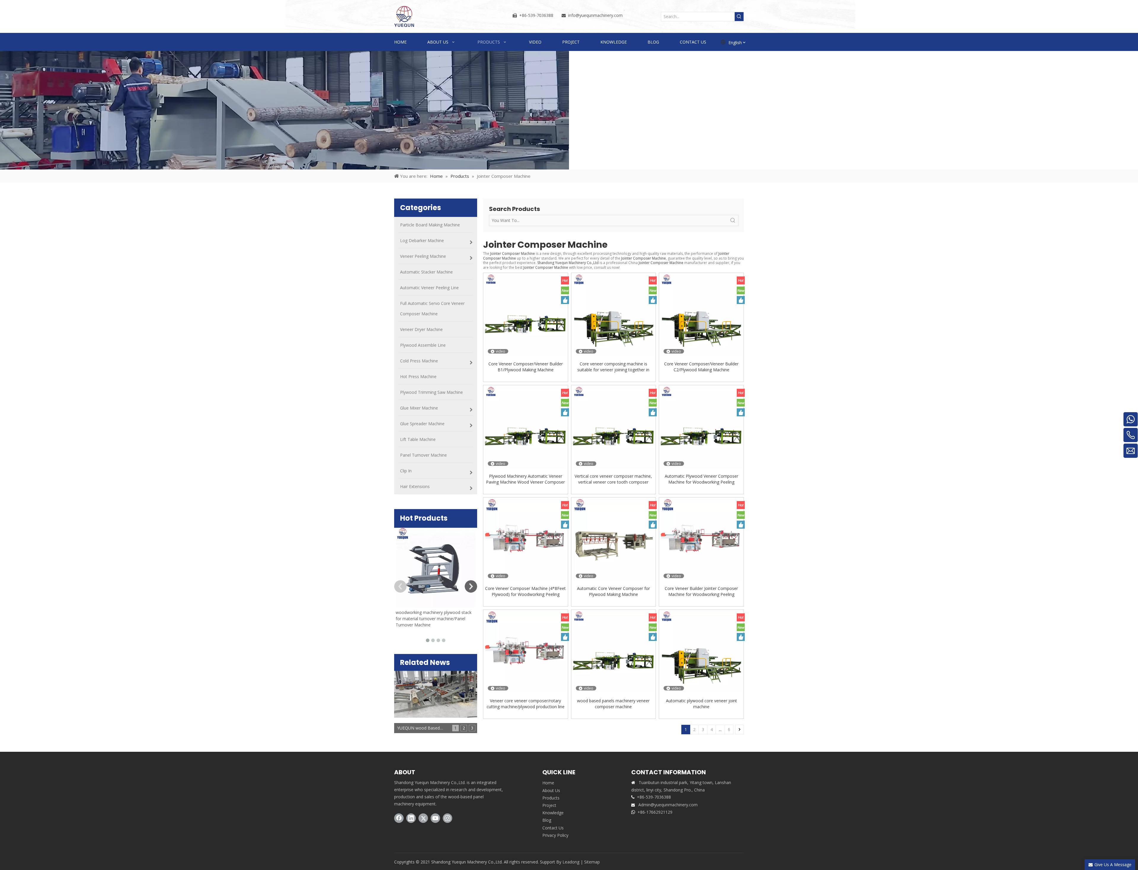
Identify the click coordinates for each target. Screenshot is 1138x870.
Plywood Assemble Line (423, 345)
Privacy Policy (555, 835)
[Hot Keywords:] (739, 16)
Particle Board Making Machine (430, 225)
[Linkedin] (411, 818)
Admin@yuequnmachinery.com (668, 804)
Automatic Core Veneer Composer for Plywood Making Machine (613, 591)
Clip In (406, 471)
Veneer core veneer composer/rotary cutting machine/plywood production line (526, 703)
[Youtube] (435, 818)
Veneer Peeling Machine (423, 256)
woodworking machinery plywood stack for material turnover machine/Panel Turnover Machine (433, 619)
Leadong (570, 862)
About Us (551, 790)
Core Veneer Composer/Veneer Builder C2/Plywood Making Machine (701, 366)
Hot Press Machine (418, 376)
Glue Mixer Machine (419, 408)
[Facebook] (399, 818)
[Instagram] (447, 818)
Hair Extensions (415, 486)
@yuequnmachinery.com (599, 15)
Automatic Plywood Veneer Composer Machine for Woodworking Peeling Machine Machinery (701, 479)
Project (549, 805)
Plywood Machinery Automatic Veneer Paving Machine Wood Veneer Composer (525, 479)
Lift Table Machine (418, 439)
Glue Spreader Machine (422, 423)
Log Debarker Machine (422, 240)
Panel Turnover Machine (423, 455)
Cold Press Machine (419, 361)
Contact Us (553, 828)
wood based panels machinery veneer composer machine (613, 703)
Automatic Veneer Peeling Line (429, 287)
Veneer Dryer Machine (421, 329)
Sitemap (592, 862)
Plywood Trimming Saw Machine (431, 392)
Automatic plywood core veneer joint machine (701, 703)
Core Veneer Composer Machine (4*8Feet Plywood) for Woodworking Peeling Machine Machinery (525, 591)
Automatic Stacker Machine (426, 272)
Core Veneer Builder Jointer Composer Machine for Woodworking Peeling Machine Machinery (701, 591)
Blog (546, 820)
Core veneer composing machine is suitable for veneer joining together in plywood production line (613, 367)
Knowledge (553, 812)
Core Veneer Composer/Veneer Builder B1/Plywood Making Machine (525, 366)
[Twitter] (423, 818)
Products (551, 798)
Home (548, 783)
